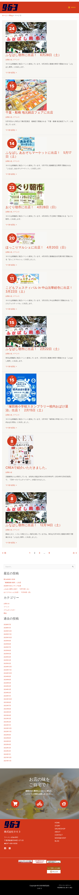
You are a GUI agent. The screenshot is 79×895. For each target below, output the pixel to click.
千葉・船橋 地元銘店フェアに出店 (29, 112)
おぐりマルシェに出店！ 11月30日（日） (17, 592)
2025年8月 (7, 644)
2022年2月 (7, 751)
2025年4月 (7, 657)
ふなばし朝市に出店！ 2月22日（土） (33, 349)
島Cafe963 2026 (9, 579)
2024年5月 (7, 683)
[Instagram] (10, 848)
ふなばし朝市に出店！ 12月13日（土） (17, 589)
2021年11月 (7, 761)
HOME (57, 823)
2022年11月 (7, 731)
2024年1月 (7, 696)
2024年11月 (8, 670)
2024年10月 (8, 673)
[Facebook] (5, 848)
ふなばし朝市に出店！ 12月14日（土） (34, 525)
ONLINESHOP (60, 829)
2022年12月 (8, 728)
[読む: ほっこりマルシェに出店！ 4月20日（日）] (26, 238)
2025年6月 (7, 650)
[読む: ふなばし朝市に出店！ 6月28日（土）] (26, 37)
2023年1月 (7, 725)
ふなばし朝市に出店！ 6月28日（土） (33, 55)
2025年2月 (7, 663)
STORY (57, 826)
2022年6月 (7, 738)
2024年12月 (8, 666)
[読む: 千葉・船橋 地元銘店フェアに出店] (26, 95)
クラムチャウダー (9, 610)
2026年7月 (7, 624)
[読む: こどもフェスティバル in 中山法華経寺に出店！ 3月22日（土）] (26, 279)
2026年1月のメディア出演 (12, 586)
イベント (16, 59)
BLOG (57, 841)
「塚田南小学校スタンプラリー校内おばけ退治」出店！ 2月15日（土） (37, 408)
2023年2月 (7, 722)
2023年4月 (7, 715)
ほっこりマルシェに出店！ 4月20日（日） (37, 247)
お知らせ (9, 59)
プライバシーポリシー (65, 885)
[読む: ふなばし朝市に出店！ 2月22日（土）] (26, 331)
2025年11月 (8, 634)
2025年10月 (8, 637)
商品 (5, 613)
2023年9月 (7, 702)
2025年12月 (8, 631)
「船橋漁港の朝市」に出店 (12, 582)
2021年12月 (7, 757)
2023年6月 (7, 709)
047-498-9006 (11, 843)
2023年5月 (7, 712)
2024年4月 (7, 686)
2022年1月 (7, 754)
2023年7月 (7, 705)
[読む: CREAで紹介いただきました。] (21, 450)
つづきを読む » (11, 72)
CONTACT (59, 835)
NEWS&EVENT (60, 838)
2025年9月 (7, 640)
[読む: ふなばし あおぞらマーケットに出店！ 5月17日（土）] (26, 144)
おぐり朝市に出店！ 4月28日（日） (32, 207)
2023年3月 (7, 718)
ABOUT (57, 832)
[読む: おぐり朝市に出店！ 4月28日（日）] (26, 193)
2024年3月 (7, 689)
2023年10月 (8, 699)
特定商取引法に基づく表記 (64, 887)
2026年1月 (7, 628)
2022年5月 (7, 741)
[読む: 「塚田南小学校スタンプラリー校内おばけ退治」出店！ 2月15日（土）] (21, 389)
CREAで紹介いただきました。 (27, 467)
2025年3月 (7, 660)
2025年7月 (7, 647)
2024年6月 (7, 679)
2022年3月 (7, 748)
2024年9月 (7, 676)
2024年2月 (7, 692)
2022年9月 (7, 735)
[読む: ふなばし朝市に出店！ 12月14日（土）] (26, 508)
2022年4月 (7, 744)
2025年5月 (7, 653)
